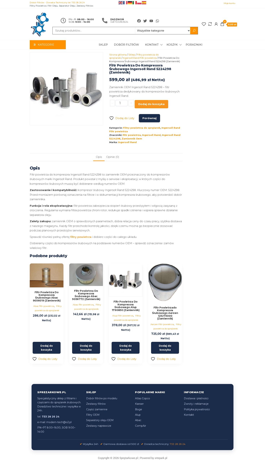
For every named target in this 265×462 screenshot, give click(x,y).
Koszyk (172, 44)
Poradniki (194, 44)
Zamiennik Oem (132, 138)
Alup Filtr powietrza (122, 315)
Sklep (103, 44)
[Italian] (134, 2)
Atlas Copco (142, 398)
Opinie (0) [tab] (112, 157)
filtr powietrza (132, 135)
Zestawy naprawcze (98, 425)
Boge (138, 409)
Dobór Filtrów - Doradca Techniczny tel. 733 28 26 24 (57, 2)
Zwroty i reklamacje (196, 403)
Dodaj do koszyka (151, 104)
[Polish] (139, 2)
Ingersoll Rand (151, 135)
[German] (130, 2)
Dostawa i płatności (196, 398)
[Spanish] (144, 2)
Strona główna (118, 54)
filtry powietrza (80, 237)
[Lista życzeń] (204, 24)
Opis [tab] (99, 157)
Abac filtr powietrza (43, 306)
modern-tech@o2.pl (59, 422)
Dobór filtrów (126, 44)
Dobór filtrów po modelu (101, 398)
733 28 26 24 (177, 444)
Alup (138, 414)
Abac (138, 420)
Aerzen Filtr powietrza (162, 324)
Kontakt (152, 44)
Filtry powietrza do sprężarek (141, 127)
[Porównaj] (210, 24)
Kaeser (139, 403)
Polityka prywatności (197, 409)
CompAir (140, 425)
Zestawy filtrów (96, 403)
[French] (125, 2)
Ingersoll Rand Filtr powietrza (140, 57)
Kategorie (46, 44)
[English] (120, 2)
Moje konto (229, 3)
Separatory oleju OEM (100, 420)
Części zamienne (96, 409)
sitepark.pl (161, 458)
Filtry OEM (93, 414)
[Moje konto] (216, 24)
